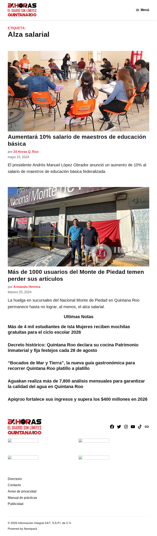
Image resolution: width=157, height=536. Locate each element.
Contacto (14, 485)
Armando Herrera (26, 287)
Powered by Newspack (22, 528)
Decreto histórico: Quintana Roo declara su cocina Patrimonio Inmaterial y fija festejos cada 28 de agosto (73, 347)
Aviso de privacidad (22, 491)
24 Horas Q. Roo (26, 151)
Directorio (15, 479)
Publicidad (15, 504)
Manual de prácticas (22, 497)
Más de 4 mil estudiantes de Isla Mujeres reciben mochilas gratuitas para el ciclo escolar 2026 (69, 329)
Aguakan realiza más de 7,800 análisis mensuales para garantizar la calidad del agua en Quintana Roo (76, 383)
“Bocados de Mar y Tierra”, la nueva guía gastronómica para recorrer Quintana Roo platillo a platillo (71, 365)
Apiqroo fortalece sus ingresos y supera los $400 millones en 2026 (77, 399)
